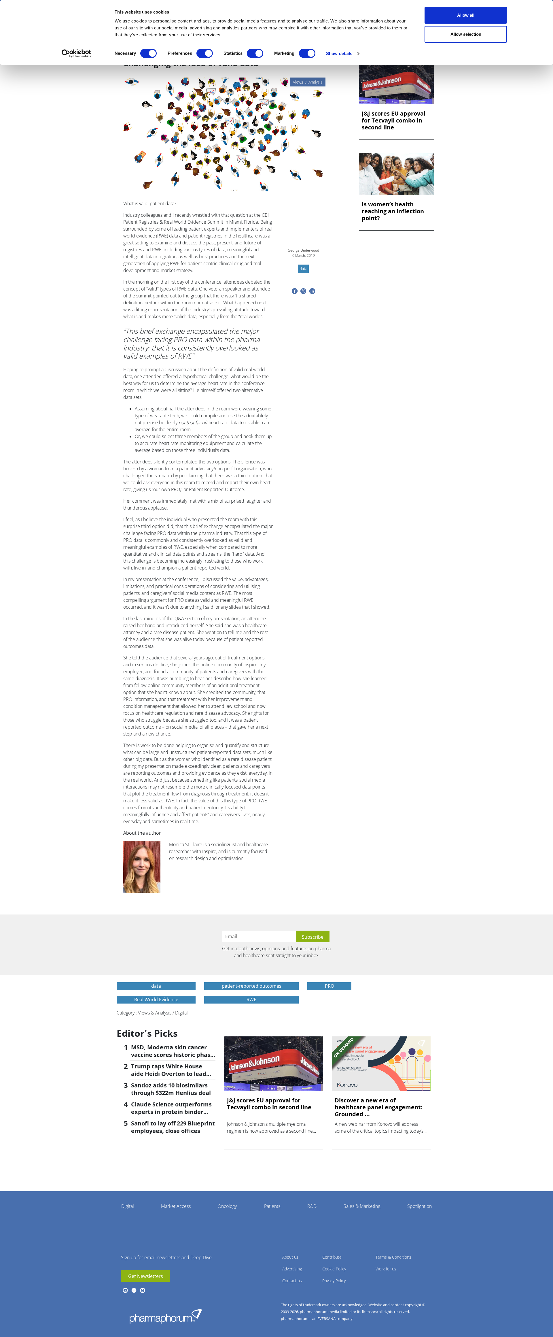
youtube (125, 1290)
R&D (312, 1206)
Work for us (386, 1269)
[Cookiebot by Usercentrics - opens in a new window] (76, 53)
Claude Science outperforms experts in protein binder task (171, 1111)
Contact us (292, 1280)
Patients (272, 1206)
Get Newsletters (145, 1276)
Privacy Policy (334, 1280)
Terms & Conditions (393, 1257)
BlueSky (142, 1290)
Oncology (227, 1206)
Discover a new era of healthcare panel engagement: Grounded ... (379, 1107)
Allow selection (465, 34)
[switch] (204, 53)
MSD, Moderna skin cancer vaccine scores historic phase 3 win (172, 1054)
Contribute (332, 1257)
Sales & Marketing (362, 1206)
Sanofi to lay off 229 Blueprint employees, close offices (173, 1127)
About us (290, 1257)
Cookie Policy (334, 1269)
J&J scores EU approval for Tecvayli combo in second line (393, 120)
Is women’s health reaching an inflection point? (393, 211)
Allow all (465, 15)
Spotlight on (419, 1206)
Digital (127, 1206)
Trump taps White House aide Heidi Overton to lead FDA (168, 1073)
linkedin (134, 1290)
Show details (339, 53)
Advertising (292, 1269)
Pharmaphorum (165, 1316)
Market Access (176, 1206)
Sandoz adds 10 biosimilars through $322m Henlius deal (171, 1089)
